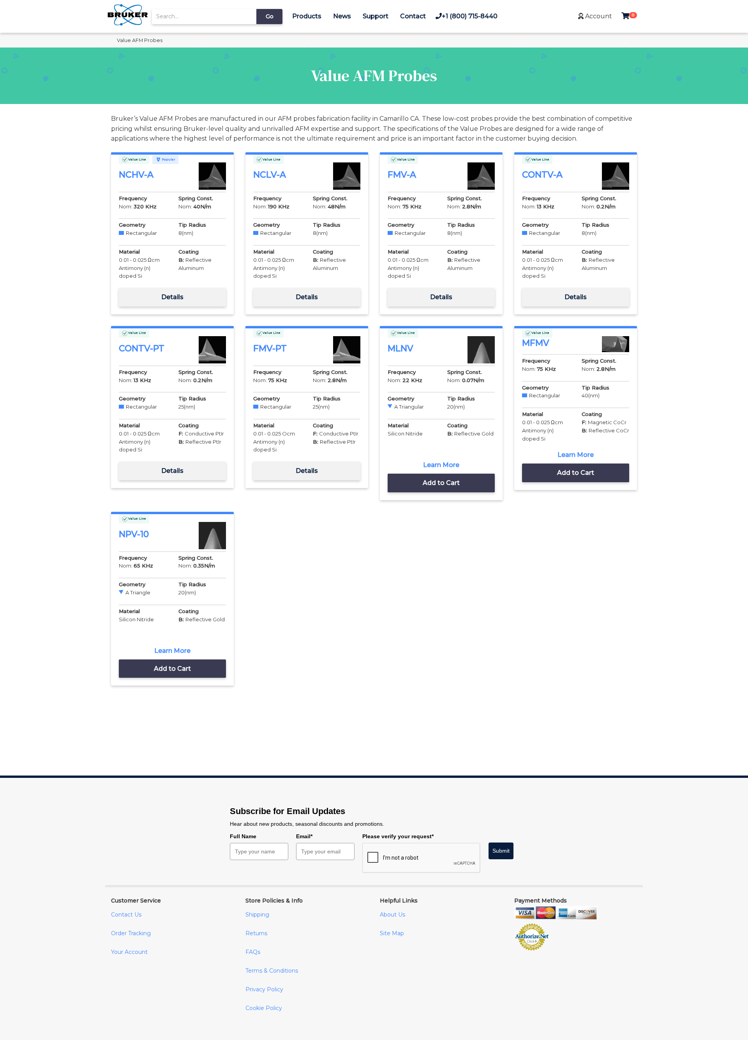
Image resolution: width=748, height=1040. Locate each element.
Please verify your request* (398, 836)
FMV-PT (270, 348)
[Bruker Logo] (127, 23)
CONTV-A (542, 174)
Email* (304, 836)
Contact (413, 16)
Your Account (129, 951)
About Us (392, 914)
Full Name (243, 836)
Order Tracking (131, 933)
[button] (595, 16)
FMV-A (402, 174)
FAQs (252, 951)
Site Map (392, 933)
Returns (256, 933)
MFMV (535, 343)
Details (172, 297)
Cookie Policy (263, 1008)
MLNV (400, 348)
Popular (168, 159)
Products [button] (306, 16)
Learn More (441, 465)
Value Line (136, 159)
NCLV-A (269, 174)
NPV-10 (134, 534)
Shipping (257, 914)
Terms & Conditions (271, 970)
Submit (501, 851)
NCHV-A (136, 174)
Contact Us (126, 914)
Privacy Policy (264, 989)
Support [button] (375, 16)
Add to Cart (441, 483)
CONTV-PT (141, 348)
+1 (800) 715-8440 (469, 16)
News (342, 16)
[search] (204, 16)
